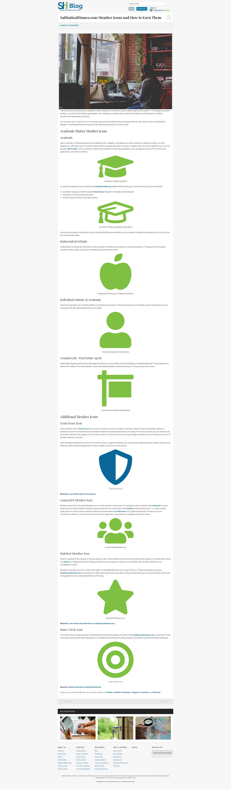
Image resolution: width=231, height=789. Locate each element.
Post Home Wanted (83, 769)
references (121, 511)
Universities (98, 192)
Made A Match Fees (65, 763)
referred (156, 506)
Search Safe (117, 760)
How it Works (117, 754)
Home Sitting (80, 757)
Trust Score (83, 429)
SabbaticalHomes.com (70, 573)
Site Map (116, 766)
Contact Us (117, 757)
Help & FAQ (117, 751)
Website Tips (68, 701)
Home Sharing (81, 760)
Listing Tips (99, 757)
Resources (142, 9)
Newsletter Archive (101, 769)
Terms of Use (62, 766)
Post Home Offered (83, 766)
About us (61, 751)
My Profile (72, 149)
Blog (131, 9)
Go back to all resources (69, 25)
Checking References (120, 763)
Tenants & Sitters (82, 763)
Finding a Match (100, 760)
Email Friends (99, 766)
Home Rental (80, 751)
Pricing (60, 757)
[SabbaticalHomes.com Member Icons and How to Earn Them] (115, 166)
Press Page (62, 754)
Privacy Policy (63, 769)
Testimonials (62, 760)
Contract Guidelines (101, 763)
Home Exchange (82, 754)
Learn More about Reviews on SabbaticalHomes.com (92, 623)
